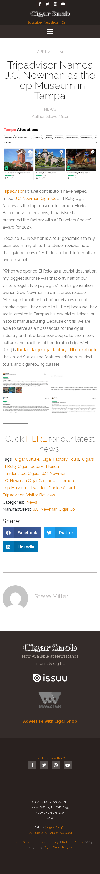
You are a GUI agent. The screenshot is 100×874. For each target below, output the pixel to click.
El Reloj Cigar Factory (23, 466)
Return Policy (72, 842)
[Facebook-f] (40, 4)
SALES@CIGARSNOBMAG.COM (50, 833)
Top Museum (15, 487)
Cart (64, 22)
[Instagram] (55, 4)
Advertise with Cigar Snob (50, 721)
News (50, 109)
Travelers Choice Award (52, 487)
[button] (22, 532)
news (53, 480)
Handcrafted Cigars (21, 473)
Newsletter (51, 22)
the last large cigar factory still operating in (57, 349)
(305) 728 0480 (55, 827)
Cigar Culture (27, 459)
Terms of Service (21, 842)
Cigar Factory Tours (60, 459)
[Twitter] (47, 4)
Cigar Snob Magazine (60, 847)
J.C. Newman (54, 473)
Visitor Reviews (40, 495)
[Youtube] (63, 4)
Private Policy (48, 842)
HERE (36, 439)
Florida (52, 466)
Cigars (88, 459)
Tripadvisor (13, 191)
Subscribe (34, 22)
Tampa (67, 480)
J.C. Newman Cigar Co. (36, 198)
